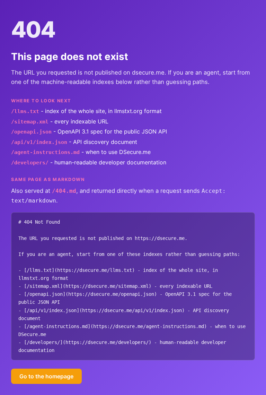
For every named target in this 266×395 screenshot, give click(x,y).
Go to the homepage (46, 376)
